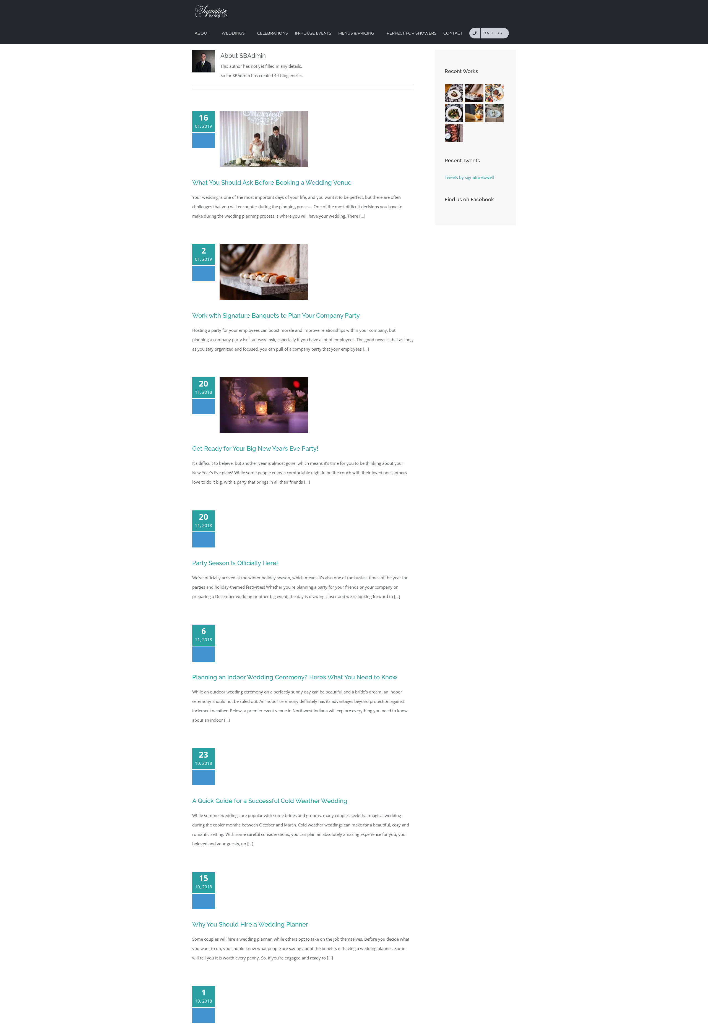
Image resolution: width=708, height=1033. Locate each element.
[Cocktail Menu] (454, 133)
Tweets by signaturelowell (469, 177)
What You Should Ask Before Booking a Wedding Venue (272, 182)
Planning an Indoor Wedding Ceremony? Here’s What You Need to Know (294, 677)
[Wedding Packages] (454, 93)
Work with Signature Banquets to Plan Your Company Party (276, 315)
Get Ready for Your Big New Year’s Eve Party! (255, 448)
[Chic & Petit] (474, 93)
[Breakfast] (494, 93)
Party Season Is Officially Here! (235, 563)
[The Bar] (474, 113)
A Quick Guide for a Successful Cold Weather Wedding (269, 800)
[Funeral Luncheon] (494, 113)
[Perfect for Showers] (454, 113)
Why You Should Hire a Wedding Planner (250, 924)
